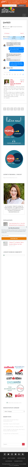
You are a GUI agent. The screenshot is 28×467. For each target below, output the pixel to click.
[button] (14, 228)
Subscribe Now (14, 238)
